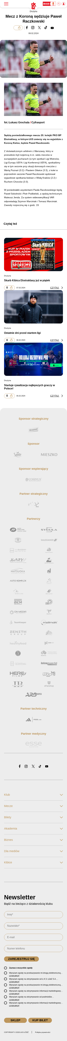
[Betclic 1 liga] (49, 3)
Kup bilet (40, 1020)
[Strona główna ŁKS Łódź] (33, 5)
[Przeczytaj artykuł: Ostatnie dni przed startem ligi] (33, 306)
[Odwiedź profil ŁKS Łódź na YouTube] (46, 766)
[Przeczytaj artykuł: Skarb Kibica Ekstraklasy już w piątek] (33, 254)
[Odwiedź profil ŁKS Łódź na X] (33, 766)
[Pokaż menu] (6, 3)
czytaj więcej (14, 976)
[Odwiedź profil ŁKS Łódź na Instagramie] (26, 767)
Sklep (15, 1020)
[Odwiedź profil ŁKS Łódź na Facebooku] (19, 766)
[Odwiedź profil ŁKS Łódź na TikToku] (40, 766)
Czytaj (54, 287)
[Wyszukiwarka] (59, 3)
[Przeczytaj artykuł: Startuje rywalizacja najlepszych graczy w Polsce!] (33, 359)
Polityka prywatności (42, 1032)
